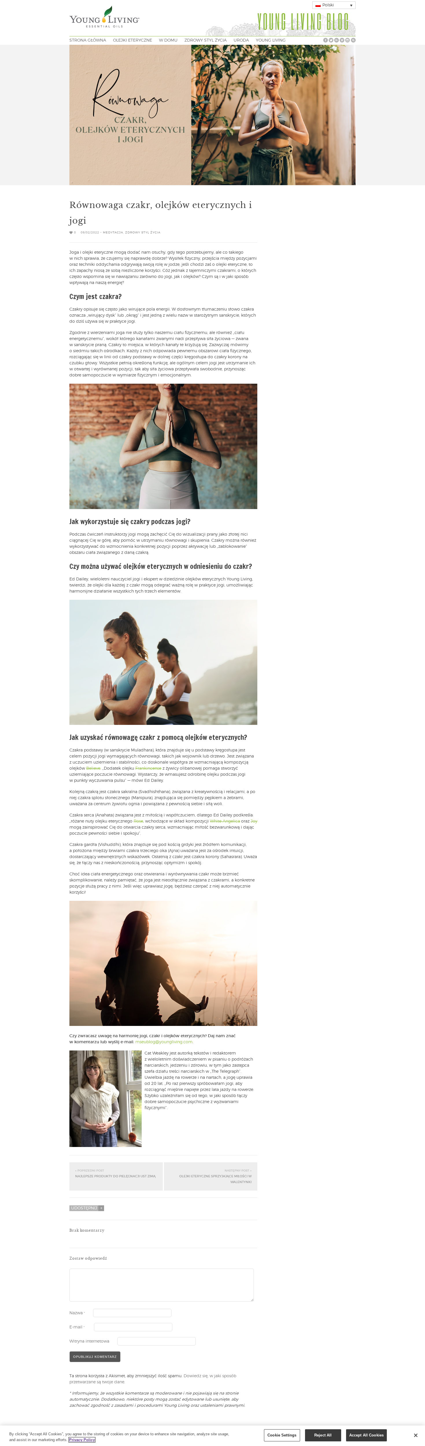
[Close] (415, 1435)
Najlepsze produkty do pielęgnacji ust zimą (115, 1173)
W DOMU (168, 40)
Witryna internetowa (89, 1341)
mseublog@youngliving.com (164, 1042)
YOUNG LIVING (271, 40)
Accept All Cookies (366, 1435)
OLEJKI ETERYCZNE (132, 40)
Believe (93, 768)
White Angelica (225, 821)
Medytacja (113, 232)
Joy (254, 821)
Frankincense (148, 768)
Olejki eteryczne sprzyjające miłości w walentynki (215, 1176)
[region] (212, 1435)
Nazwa (77, 1313)
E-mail (77, 1327)
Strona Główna (87, 40)
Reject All (323, 1435)
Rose (138, 821)
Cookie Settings (281, 1435)
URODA (241, 40)
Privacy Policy (82, 1440)
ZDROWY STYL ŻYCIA (205, 40)
